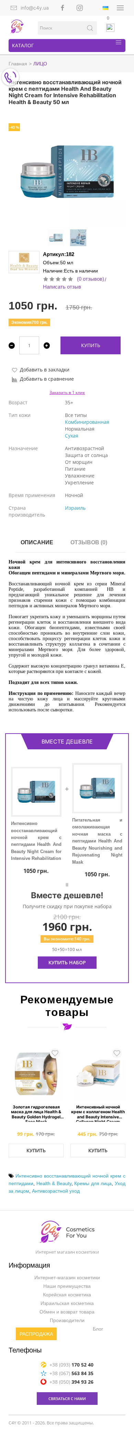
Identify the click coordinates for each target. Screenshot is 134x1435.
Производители (67, 1320)
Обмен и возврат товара (67, 1312)
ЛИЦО (40, 63)
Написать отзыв (62, 287)
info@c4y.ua (35, 8)
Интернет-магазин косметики (67, 1278)
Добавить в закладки (44, 369)
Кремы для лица (93, 1183)
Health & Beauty (53, 1183)
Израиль (75, 508)
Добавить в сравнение (47, 379)
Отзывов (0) (88, 542)
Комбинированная (87, 422)
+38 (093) (71, 1364)
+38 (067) (71, 1373)
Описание (37, 542)
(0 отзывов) (90, 279)
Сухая (71, 435)
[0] (110, 27)
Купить (90, 345)
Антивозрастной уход (56, 1191)
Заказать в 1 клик (67, 392)
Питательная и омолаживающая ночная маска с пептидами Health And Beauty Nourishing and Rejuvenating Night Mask (97, 841)
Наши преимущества (67, 1286)
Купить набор (67, 962)
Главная (18, 63)
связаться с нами (67, 1398)
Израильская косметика (67, 1303)
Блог (98, 1329)
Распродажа (36, 1334)
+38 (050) (71, 1382)
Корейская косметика (67, 1295)
